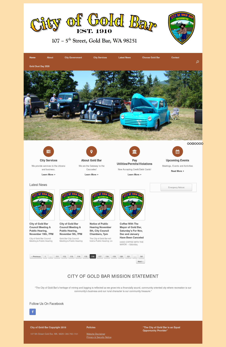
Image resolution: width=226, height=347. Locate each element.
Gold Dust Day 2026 (39, 66)
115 (85, 256)
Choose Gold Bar (151, 57)
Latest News (124, 57)
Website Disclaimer (96, 333)
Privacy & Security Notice (99, 337)
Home (32, 57)
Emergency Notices (176, 187)
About (50, 57)
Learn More (48, 174)
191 (141, 256)
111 (57, 256)
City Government (73, 57)
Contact (175, 57)
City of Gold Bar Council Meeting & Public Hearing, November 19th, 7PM (41, 229)
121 (128, 256)
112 (64, 256)
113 (71, 256)
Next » (140, 261)
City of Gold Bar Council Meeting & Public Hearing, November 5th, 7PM (71, 229)
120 (121, 256)
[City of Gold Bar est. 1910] (113, 28)
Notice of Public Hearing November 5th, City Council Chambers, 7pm (100, 229)
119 (114, 256)
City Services (100, 57)
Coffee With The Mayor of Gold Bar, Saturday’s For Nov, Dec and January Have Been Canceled (132, 230)
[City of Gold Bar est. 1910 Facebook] (32, 312)
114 (78, 256)
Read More (177, 171)
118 (107, 256)
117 (99, 256)
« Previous (36, 256)
